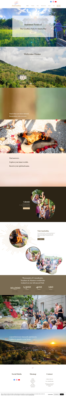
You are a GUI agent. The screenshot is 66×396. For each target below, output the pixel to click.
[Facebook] (51, 2)
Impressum (33, 386)
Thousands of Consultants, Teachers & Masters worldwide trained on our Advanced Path (33, 280)
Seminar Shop (32, 381)
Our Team (32, 384)
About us (32, 382)
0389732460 (51, 381)
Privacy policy (32, 385)
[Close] (64, 394)
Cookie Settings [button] (50, 394)
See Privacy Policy (31, 394)
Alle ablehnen (56, 394)
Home (33, 378)
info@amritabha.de (49, 379)
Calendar (32, 379)
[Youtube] (56, 2)
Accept (62, 394)
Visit (32, 383)
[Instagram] (53, 2)
